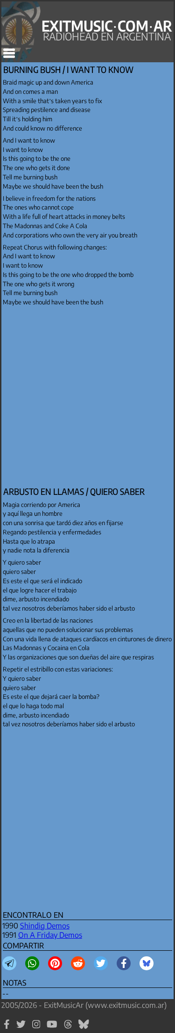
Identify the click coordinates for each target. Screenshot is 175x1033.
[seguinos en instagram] (36, 1028)
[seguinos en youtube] (52, 1028)
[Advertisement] (87, 396)
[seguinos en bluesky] (83, 1028)
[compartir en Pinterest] (55, 963)
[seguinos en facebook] (6, 1028)
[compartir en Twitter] (100, 963)
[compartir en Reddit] (78, 963)
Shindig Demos (45, 925)
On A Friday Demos (50, 935)
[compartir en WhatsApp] (32, 963)
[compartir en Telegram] (9, 963)
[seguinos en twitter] (21, 1028)
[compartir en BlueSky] (146, 963)
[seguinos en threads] (68, 1028)
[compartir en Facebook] (124, 963)
